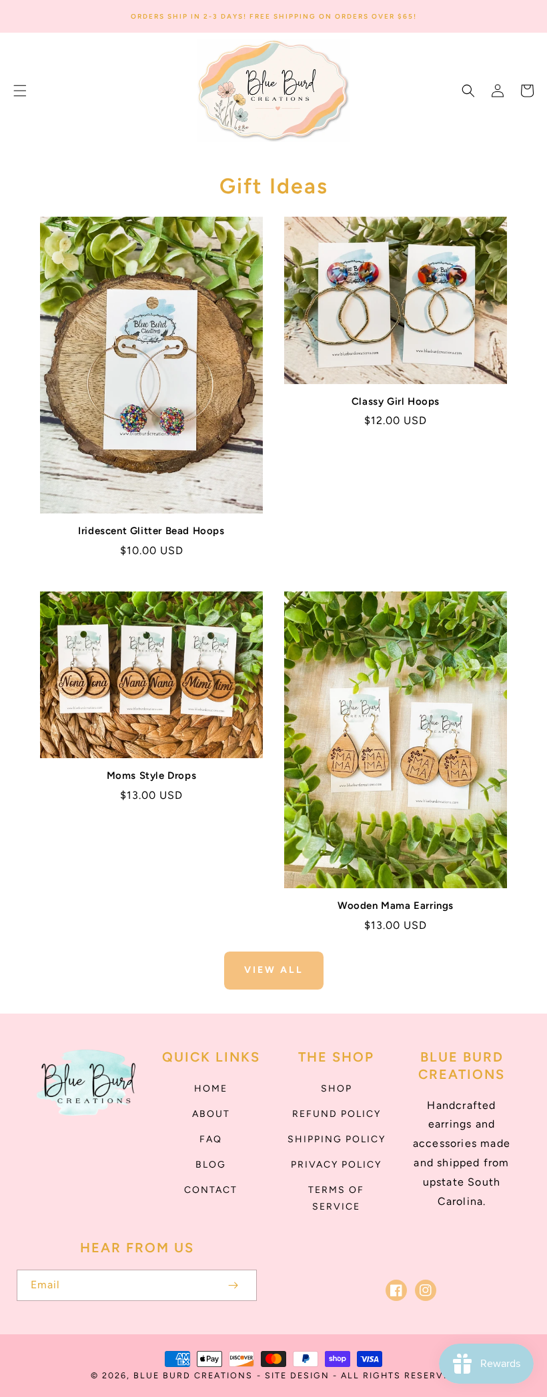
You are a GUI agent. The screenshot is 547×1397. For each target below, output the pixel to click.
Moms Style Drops (152, 776)
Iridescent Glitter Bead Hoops (151, 531)
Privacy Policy (336, 1164)
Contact (210, 1190)
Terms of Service (336, 1198)
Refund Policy (336, 1114)
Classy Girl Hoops (396, 401)
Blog (210, 1164)
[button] (20, 90)
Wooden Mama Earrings (396, 906)
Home (210, 1088)
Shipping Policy (337, 1139)
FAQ (210, 1139)
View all (274, 970)
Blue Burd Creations (193, 1375)
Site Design (297, 1375)
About (211, 1114)
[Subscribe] (232, 1285)
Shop (336, 1088)
